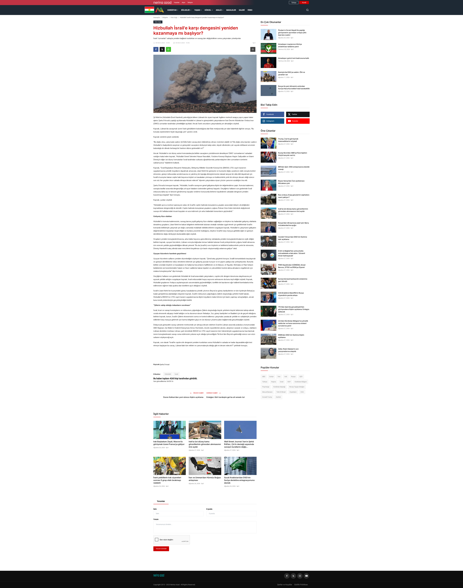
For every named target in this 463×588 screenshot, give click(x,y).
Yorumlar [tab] (161, 501)
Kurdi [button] (304, 3)
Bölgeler (165, 17)
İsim (155, 509)
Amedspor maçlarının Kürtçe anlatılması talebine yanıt (290, 45)
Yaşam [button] (197, 10)
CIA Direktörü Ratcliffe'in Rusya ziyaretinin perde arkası (291, 294)
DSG (302, 392)
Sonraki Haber (212, 393)
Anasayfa (156, 17)
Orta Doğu (173, 17)
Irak (285, 376)
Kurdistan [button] (172, 10)
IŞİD (301, 376)
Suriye (271, 376)
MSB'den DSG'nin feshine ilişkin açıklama (291, 336)
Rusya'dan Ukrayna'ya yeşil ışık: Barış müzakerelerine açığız (293, 224)
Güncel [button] (208, 10)
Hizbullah (168, 374)
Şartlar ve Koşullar (284, 585)
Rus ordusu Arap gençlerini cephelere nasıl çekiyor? (293, 196)
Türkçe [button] (293, 3)
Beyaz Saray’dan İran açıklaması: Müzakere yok (291, 182)
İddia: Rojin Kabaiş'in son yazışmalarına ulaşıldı (288, 350)
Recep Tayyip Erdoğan (296, 387)
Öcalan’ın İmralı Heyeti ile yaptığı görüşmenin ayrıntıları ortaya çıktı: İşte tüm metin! (292, 32)
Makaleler (231, 10)
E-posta (209, 509)
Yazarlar (176, 2)
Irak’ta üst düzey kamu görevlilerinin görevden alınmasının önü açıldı (205, 444)
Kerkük (278, 397)
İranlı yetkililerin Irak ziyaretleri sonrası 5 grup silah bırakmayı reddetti (167, 480)
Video (250, 10)
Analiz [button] (219, 10)
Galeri (242, 10)
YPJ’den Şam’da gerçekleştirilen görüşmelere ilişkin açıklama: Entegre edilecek (293, 309)
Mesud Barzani (267, 392)
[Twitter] (293, 576)
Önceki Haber (198, 393)
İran (279, 376)
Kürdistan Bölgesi (301, 382)
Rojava (273, 382)
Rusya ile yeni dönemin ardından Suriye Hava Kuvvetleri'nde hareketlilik (294, 87)
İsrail (176, 374)
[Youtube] (306, 576)
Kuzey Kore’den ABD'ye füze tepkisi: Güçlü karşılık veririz (292, 154)
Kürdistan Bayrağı (279, 387)
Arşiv (183, 2)
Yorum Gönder (161, 549)
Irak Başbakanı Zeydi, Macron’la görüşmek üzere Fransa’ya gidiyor (168, 442)
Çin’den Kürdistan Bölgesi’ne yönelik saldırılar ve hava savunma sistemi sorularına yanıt (293, 323)
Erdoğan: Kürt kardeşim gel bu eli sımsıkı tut (225, 397)
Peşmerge (265, 387)
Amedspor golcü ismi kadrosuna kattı (293, 58)
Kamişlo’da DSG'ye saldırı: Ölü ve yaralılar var (291, 73)
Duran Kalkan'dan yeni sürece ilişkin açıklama (183, 397)
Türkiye (264, 382)
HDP (289, 382)
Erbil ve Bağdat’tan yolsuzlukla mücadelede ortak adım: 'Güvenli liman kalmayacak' (291, 253)
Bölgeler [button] (185, 10)
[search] (307, 10)
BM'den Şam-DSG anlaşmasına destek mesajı (294, 168)
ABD (263, 376)
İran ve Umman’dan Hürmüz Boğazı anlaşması (205, 478)
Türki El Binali (281, 392)
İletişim (190, 2)
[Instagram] (300, 576)
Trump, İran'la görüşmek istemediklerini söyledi (288, 140)
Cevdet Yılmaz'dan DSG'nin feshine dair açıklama (292, 238)
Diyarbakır (293, 392)
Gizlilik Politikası (301, 585)
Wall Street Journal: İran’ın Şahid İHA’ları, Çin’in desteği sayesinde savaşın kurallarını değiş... (239, 444)
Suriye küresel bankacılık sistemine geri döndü (292, 280)
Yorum (155, 519)
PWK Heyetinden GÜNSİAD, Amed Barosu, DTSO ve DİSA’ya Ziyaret (291, 266)
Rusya (293, 376)
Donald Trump (267, 397)
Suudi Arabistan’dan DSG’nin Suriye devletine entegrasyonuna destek (239, 480)
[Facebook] (287, 576)
